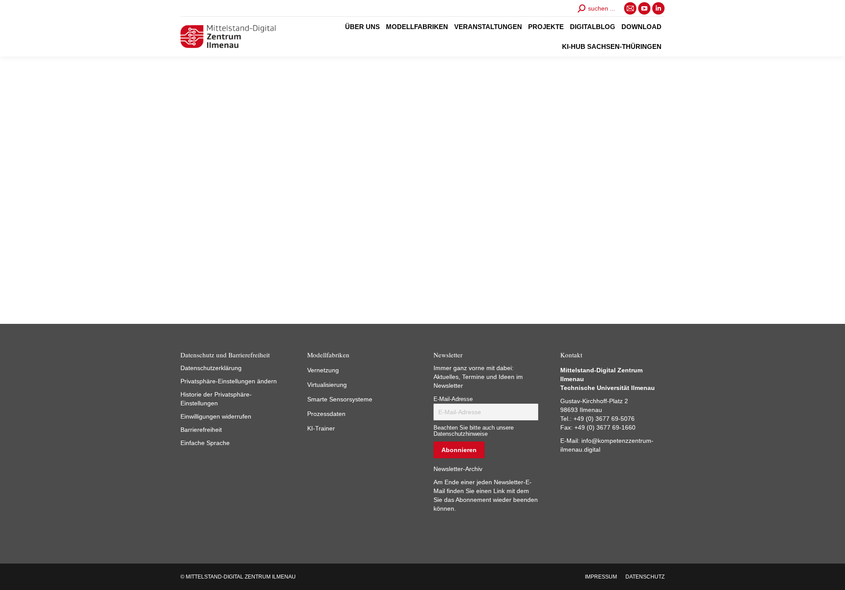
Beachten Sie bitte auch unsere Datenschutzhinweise (474, 431)
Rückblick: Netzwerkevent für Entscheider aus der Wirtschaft (248, 193)
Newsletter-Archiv (458, 468)
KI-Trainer (321, 428)
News (187, 217)
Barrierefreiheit (201, 429)
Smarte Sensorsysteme (339, 399)
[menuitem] (362, 27)
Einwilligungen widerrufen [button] (215, 416)
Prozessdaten (326, 413)
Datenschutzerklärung (211, 367)
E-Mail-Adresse (453, 399)
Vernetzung (323, 370)
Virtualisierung (327, 384)
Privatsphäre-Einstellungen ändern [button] (228, 381)
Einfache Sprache (205, 442)
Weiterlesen (202, 276)
